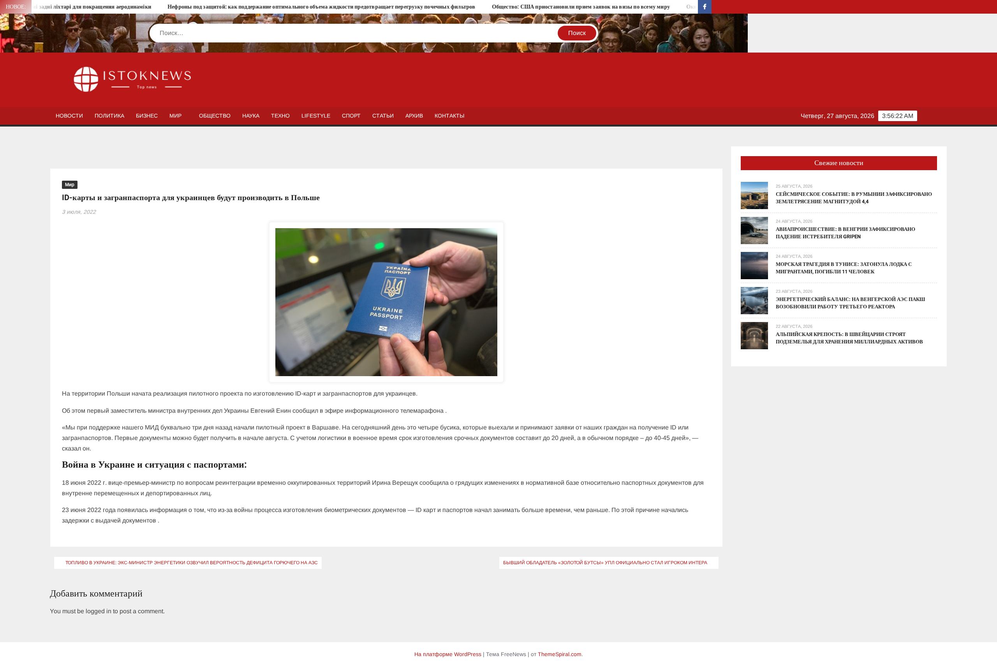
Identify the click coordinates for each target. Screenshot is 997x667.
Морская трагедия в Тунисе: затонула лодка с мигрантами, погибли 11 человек (844, 268)
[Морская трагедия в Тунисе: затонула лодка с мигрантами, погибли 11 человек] (754, 265)
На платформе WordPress (447, 654)
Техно (280, 116)
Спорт (351, 116)
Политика (109, 116)
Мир (175, 116)
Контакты (449, 116)
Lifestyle (315, 116)
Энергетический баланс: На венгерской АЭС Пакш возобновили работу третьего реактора (850, 303)
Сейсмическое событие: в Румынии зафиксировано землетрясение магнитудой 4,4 (854, 198)
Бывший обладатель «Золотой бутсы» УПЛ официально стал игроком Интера (605, 562)
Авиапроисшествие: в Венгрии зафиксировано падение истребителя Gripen (845, 233)
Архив (414, 116)
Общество (215, 116)
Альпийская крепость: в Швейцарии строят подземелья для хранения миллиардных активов (849, 338)
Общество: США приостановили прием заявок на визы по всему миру (538, 7)
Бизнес (147, 116)
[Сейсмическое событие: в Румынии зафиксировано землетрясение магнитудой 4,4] (754, 195)
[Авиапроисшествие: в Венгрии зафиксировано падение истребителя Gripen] (754, 230)
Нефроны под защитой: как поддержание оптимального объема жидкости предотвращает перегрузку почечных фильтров (279, 7)
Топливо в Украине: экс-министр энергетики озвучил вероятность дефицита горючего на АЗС (191, 562)
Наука (250, 116)
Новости (69, 116)
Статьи (383, 116)
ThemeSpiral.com (559, 654)
